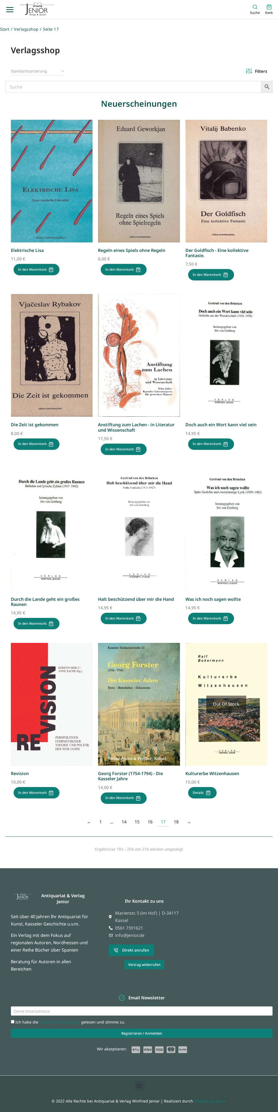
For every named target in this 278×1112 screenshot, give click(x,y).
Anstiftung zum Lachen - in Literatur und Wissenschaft (136, 427)
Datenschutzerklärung (60, 1022)
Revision (20, 773)
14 (124, 822)
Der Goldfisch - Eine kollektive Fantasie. (216, 252)
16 (150, 822)
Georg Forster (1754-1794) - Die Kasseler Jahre (130, 776)
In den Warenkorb (32, 269)
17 (163, 822)
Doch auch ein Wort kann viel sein (221, 425)
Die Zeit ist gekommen (34, 425)
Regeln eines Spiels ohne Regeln (131, 250)
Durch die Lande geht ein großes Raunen (45, 601)
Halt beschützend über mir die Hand (136, 599)
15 (137, 822)
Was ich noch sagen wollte (213, 599)
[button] (139, 1085)
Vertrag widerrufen (144, 964)
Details (198, 792)
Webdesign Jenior (210, 1101)
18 (176, 822)
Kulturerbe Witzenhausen (212, 773)
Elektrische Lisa (27, 250)
